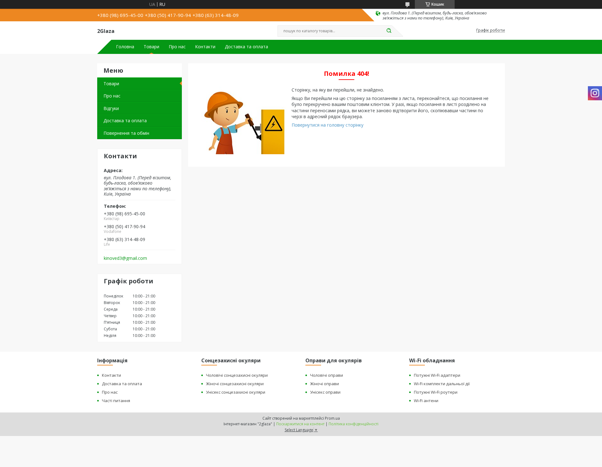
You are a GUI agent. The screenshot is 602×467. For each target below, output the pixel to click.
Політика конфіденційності (353, 424)
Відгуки (111, 108)
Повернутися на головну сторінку (327, 125)
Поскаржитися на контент (300, 424)
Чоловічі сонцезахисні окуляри (237, 375)
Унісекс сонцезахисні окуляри (235, 392)
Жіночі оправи (324, 383)
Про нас (177, 47)
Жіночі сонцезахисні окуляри (235, 383)
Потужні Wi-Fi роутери (435, 392)
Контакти (205, 47)
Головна (125, 47)
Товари (151, 47)
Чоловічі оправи (326, 375)
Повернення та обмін (126, 133)
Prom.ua (332, 418)
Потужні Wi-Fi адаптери (437, 375)
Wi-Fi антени (426, 400)
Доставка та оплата (246, 47)
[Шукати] (389, 31)
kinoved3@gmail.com (125, 258)
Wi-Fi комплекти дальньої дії (442, 383)
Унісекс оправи (325, 392)
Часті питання (116, 400)
